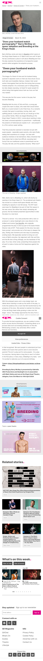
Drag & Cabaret (6, 545)
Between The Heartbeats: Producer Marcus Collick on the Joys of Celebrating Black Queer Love (31, 514)
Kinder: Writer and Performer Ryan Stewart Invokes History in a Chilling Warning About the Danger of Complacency (11, 539)
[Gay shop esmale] (21, 392)
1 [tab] (13, 591)
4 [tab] (20, 591)
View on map (7, 563)
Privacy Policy (25, 343)
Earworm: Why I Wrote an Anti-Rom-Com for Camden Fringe (11, 513)
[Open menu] (40, 2)
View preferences (21, 339)
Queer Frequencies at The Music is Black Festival (10, 585)
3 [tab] (18, 591)
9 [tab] (30, 591)
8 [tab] (28, 591)
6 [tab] (24, 591)
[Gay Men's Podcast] (21, 452)
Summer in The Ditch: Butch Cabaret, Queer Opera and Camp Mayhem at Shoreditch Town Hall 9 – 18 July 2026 (31, 539)
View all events (19, 563)
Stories (10, 5)
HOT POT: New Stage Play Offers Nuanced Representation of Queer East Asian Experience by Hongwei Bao (21, 491)
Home (4, 5)
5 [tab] (22, 591)
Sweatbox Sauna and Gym (31, 584)
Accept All (21, 334)
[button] (40, 318)
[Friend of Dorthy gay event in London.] (21, 157)
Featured (5, 494)
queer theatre (11, 426)
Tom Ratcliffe (19, 223)
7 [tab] (26, 591)
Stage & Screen (19, 5)
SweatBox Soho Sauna (30, 583)
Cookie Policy (16, 343)
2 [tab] (16, 591)
